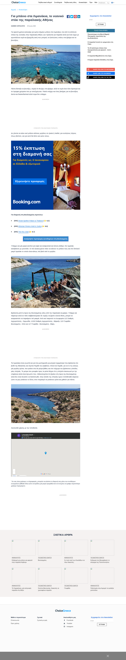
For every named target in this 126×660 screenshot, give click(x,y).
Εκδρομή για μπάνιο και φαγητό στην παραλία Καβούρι (22, 561)
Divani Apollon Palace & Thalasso (30, 221)
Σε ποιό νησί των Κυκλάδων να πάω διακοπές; (74, 561)
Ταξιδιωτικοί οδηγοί (45, 2)
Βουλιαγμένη (42, 560)
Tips (90, 2)
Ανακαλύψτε (83, 2)
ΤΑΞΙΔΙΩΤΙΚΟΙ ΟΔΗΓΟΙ (45, 557)
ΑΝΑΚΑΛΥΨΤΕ (16, 557)
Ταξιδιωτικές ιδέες (70, 2)
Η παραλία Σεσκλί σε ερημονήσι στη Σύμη (100, 43)
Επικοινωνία (15, 620)
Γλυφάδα (67, 588)
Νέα (96, 2)
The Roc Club (23, 232)
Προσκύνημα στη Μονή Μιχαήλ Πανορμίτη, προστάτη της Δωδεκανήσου (98, 36)
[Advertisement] (45, 114)
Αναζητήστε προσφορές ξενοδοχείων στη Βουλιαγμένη (45, 239)
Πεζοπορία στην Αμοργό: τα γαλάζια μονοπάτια (102, 589)
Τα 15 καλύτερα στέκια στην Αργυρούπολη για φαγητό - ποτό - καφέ (100, 50)
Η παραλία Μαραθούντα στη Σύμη (99, 56)
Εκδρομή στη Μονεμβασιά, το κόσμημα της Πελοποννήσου (100, 561)
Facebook (70, 620)
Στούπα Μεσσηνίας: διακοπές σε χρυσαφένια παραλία (48, 589)
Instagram (70, 626)
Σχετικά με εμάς (42, 620)
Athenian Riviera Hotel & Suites (29, 226)
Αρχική (13, 10)
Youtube (69, 623)
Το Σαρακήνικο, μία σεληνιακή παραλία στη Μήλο (21, 589)
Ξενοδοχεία (58, 2)
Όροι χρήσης (15, 623)
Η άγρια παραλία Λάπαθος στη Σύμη (100, 60)
